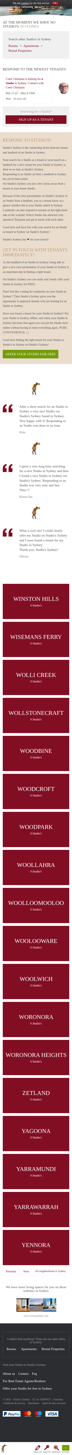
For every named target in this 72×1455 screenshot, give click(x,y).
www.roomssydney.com (36, 1315)
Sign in (47, 1452)
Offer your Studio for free (31, 354)
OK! (55, 3)
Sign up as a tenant (36, 119)
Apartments (31, 46)
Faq (34, 1373)
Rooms (13, 46)
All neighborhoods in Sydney (50, 1271)
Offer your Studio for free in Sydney (27, 1388)
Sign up (38, 1452)
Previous (11, 1271)
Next (26, 1271)
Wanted (56, 1452)
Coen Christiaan (63, 88)
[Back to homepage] (4, 1449)
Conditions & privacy (14, 1403)
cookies (25, 3)
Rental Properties (20, 50)
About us (9, 1373)
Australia (58, 1399)
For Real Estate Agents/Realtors (24, 1381)
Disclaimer (33, 1403)
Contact (23, 1373)
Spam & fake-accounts (54, 1403)
